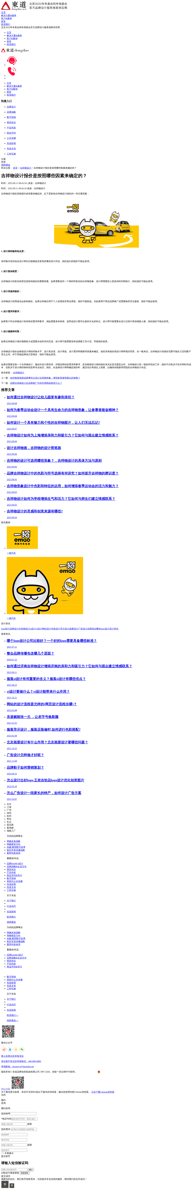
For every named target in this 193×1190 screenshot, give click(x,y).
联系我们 (11, 44)
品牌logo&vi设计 (15, 863)
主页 (9, 32)
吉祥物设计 (26, 168)
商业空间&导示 (14, 875)
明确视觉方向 (13, 844)
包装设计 (55, 629)
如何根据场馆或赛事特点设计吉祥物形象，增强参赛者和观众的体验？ (45, 378)
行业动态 (11, 906)
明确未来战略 (13, 841)
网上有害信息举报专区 (12, 1056)
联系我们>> (12, 1015)
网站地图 (5, 1089)
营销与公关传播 (15, 881)
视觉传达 (11, 869)
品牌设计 (14, 629)
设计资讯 (113, 629)
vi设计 (39, 629)
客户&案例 (12, 38)
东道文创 (11, 887)
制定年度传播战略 (16, 850)
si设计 (33, 629)
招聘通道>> (12, 1020)
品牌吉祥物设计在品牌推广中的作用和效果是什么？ (36, 383)
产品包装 (11, 872)
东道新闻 (11, 911)
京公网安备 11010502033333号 (111, 1072)
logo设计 (5, 629)
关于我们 (11, 900)
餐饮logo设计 (102, 629)
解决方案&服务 (14, 35)
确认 (31, 1170)
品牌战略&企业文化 (17, 866)
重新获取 (24, 1173)
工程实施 (11, 890)
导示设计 (64, 629)
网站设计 (46, 629)
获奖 (9, 41)
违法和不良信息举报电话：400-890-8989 (21, 1061)
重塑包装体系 (13, 853)
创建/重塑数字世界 (16, 847)
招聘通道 (5, 165)
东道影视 (11, 884)
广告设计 (82, 629)
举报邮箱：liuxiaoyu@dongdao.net (17, 1066)
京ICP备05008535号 (87, 1072)
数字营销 (11, 878)
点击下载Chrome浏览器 (102, 1092)
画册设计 (73, 629)
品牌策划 (91, 629)
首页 (15, 168)
